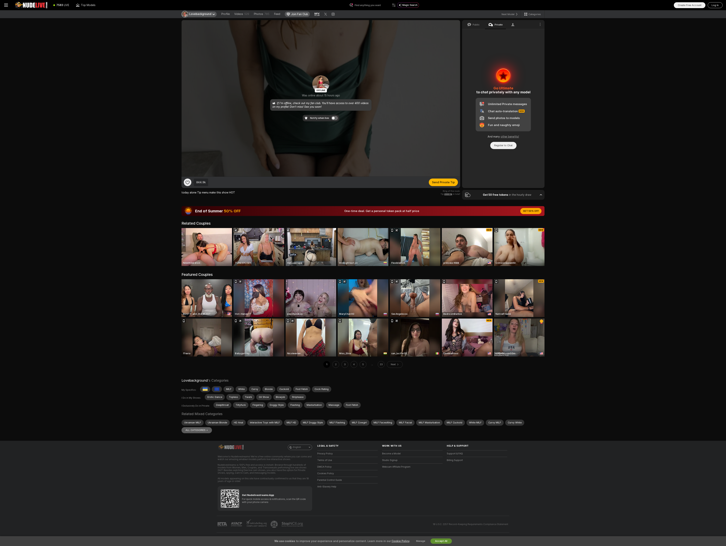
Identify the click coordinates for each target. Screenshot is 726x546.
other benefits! (510, 136)
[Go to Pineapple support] (274, 524)
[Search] (393, 5)
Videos (241, 14)
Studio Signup (390, 460)
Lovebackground (195, 380)
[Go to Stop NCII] (293, 524)
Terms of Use (324, 460)
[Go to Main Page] (31, 5)
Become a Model (391, 453)
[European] (217, 389)
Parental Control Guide (329, 480)
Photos (261, 14)
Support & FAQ (455, 453)
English (297, 447)
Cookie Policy (400, 541)
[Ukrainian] (205, 389)
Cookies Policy (325, 473)
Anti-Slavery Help (326, 486)
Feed (277, 14)
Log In (715, 5)
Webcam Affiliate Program (396, 467)
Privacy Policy (325, 453)
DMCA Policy (324, 467)
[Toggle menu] (6, 5)
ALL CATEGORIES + (196, 430)
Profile (225, 14)
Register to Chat (503, 145)
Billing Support (455, 460)
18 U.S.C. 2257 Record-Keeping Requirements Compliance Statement (470, 524)
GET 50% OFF (531, 211)
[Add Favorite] (187, 182)
